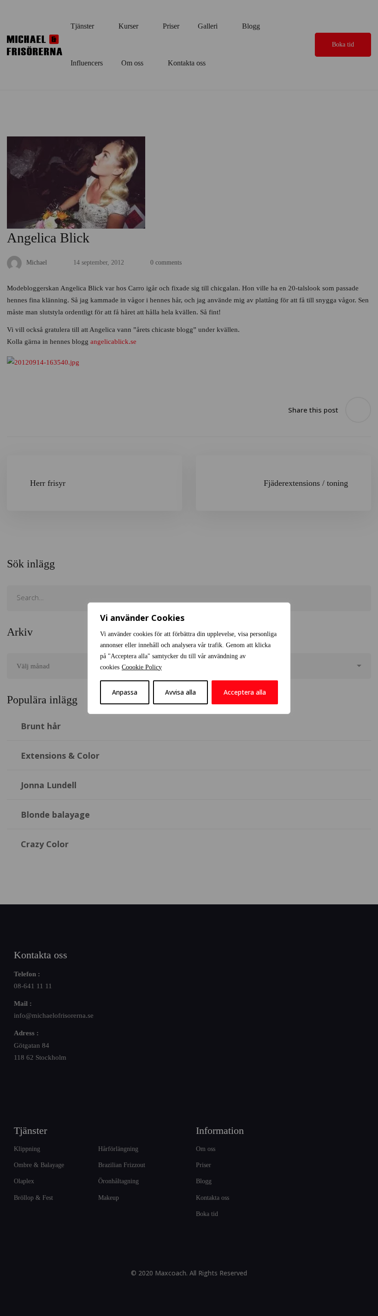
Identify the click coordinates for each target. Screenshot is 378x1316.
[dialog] (189, 658)
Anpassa (124, 692)
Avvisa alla (180, 692)
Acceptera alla (245, 692)
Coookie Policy (142, 667)
